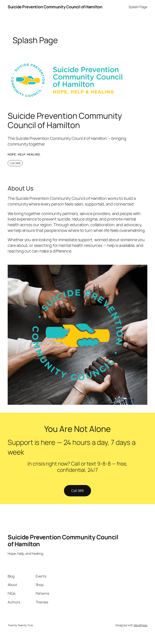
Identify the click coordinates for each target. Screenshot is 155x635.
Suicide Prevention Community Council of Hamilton (55, 7)
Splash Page (138, 6)
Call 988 (15, 163)
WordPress (140, 625)
